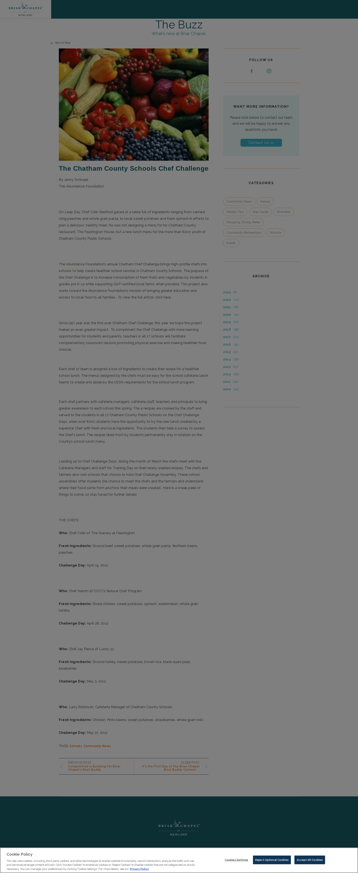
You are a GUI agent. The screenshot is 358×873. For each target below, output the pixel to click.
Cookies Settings (236, 859)
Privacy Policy (139, 868)
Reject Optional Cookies (272, 859)
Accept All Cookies (310, 859)
